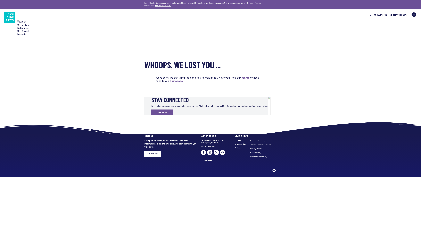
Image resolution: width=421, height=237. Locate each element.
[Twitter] (216, 152)
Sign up (161, 112)
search (246, 77)
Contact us (208, 160)
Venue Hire (241, 144)
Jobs (239, 141)
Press (239, 148)
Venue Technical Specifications (262, 141)
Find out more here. (163, 5)
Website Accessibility (258, 157)
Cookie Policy (255, 153)
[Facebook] (203, 152)
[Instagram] (209, 152)
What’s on (380, 15)
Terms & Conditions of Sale (260, 145)
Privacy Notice (256, 149)
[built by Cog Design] (274, 170)
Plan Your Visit (399, 15)
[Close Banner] (275, 4)
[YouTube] (222, 152)
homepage (176, 81)
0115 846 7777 (208, 146)
